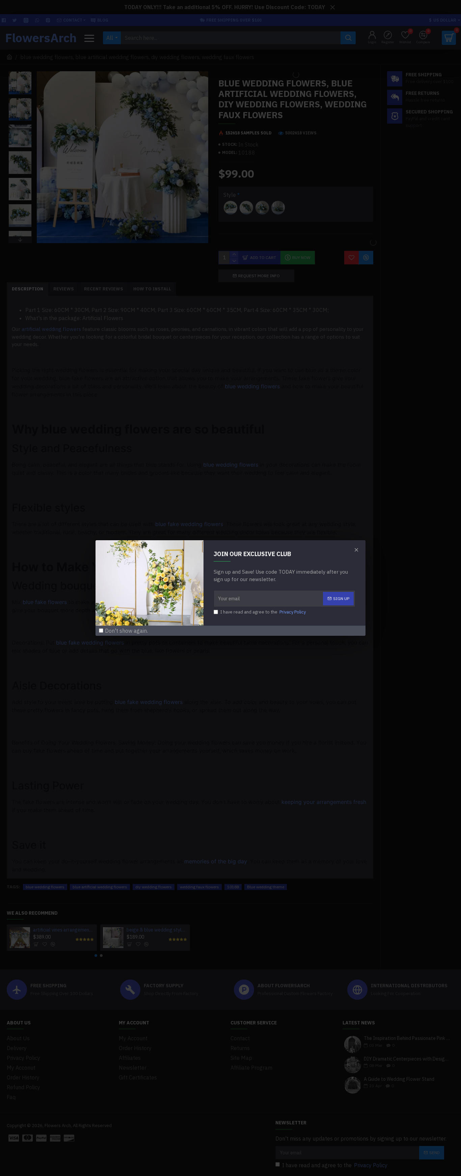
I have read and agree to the (263, 612)
